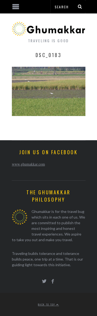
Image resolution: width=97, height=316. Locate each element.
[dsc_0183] (48, 114)
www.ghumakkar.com (28, 164)
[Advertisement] (44, 296)
